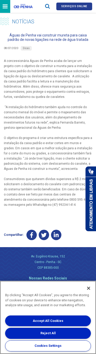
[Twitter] (44, 235)
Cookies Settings (48, 346)
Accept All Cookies (48, 321)
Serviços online (74, 6)
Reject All (48, 333)
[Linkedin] (56, 235)
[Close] (88, 288)
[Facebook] (31, 235)
